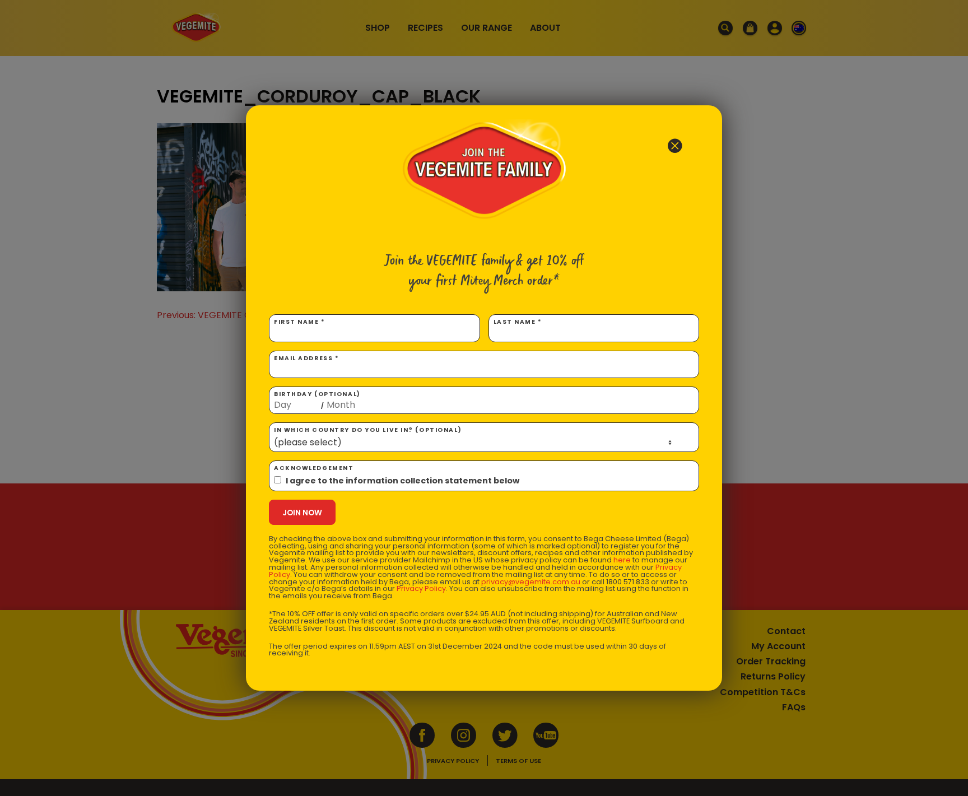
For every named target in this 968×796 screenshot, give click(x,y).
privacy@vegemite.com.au (530, 581)
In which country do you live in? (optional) (368, 430)
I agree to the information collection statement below (402, 480)
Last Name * (518, 322)
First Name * (299, 322)
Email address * (306, 358)
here (622, 560)
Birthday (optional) (317, 400)
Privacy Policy (421, 588)
